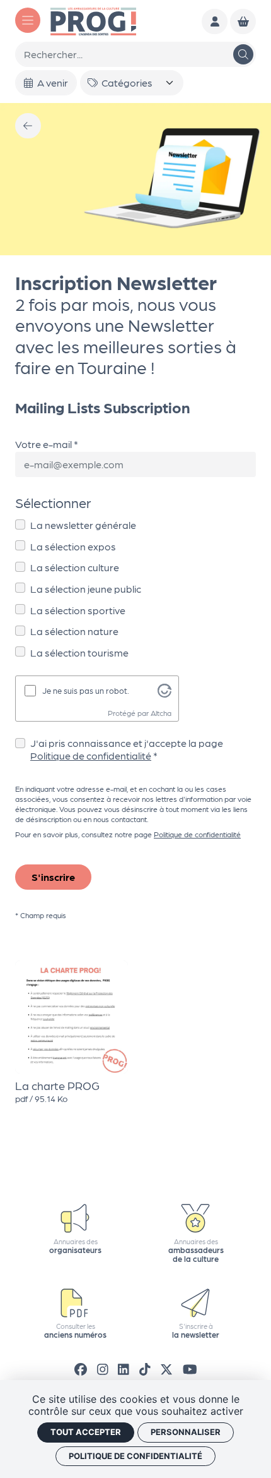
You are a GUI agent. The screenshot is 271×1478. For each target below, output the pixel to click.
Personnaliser (186, 1432)
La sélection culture (74, 567)
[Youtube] (190, 1368)
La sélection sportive (77, 610)
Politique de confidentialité (90, 755)
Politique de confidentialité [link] (135, 1456)
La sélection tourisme (79, 652)
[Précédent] (28, 126)
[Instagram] (102, 1368)
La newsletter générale (83, 525)
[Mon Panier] (243, 22)
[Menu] (27, 20)
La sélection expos (73, 546)
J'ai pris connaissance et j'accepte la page (126, 749)
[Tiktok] (145, 1368)
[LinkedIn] (123, 1368)
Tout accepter (85, 1432)
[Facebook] (80, 1368)
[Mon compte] (215, 22)
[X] (166, 1368)
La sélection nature (74, 631)
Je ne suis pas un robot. (85, 690)
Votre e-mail (43, 444)
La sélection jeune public (85, 589)
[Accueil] (93, 20)
